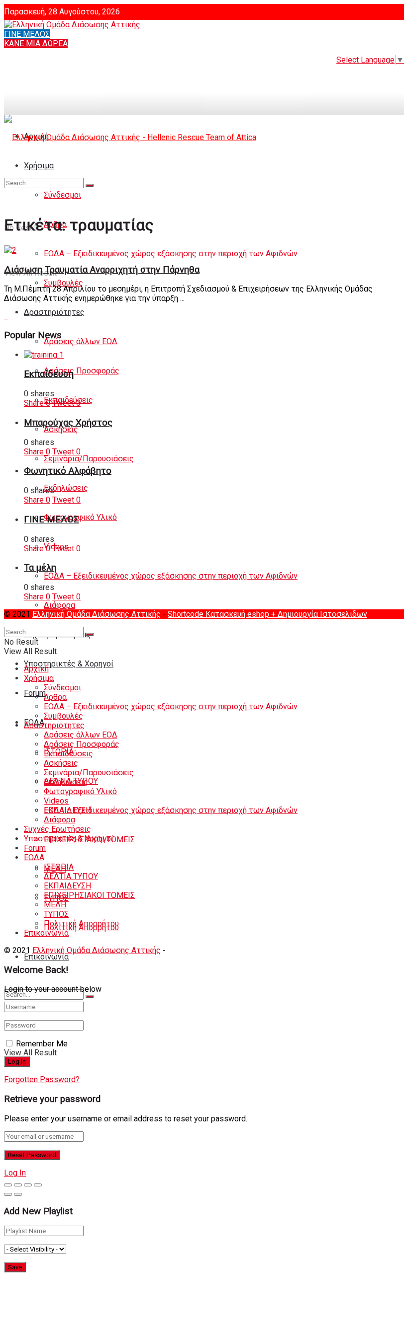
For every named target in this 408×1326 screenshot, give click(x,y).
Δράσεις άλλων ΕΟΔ (80, 341)
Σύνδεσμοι (62, 687)
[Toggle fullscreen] (28, 1184)
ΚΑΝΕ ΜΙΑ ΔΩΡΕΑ (36, 43)
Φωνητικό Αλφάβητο (67, 470)
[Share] (18, 1184)
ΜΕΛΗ (55, 904)
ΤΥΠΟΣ (56, 914)
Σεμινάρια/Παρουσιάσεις (89, 458)
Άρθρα (55, 697)
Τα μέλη (40, 567)
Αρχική (36, 668)
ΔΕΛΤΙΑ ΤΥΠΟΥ (71, 876)
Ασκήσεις (61, 429)
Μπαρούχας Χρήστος (68, 422)
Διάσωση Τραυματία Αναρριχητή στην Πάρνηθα (102, 269)
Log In (15, 1173)
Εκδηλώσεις (66, 488)
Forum (35, 848)
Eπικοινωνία (46, 956)
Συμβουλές (63, 283)
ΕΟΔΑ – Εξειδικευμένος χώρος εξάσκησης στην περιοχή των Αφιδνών (171, 253)
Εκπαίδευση (49, 373)
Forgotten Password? (42, 1079)
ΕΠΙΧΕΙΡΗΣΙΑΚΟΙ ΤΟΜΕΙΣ (89, 895)
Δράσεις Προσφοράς (81, 370)
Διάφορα (59, 605)
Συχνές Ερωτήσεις (57, 829)
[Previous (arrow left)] (8, 1194)
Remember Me (42, 1043)
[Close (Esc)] (8, 1184)
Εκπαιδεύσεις (68, 753)
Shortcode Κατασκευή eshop (219, 614)
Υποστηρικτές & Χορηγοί (68, 663)
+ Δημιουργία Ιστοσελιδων (319, 614)
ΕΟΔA (34, 857)
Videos (56, 801)
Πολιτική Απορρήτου (81, 923)
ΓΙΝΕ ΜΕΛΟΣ (27, 34)
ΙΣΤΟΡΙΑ (59, 867)
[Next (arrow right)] (18, 1194)
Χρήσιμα (39, 678)
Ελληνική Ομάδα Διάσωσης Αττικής (96, 614)
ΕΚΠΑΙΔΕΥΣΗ (67, 885)
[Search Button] (90, 996)
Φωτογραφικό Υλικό (80, 517)
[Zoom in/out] (38, 1184)
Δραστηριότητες (54, 312)
